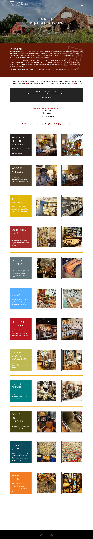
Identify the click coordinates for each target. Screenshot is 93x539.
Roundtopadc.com (46, 97)
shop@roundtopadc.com (49, 119)
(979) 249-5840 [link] (50, 116)
